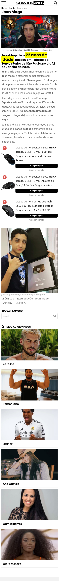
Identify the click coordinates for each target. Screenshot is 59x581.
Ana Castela (11, 484)
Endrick (8, 444)
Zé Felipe (8, 364)
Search (55, 3)
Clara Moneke (12, 564)
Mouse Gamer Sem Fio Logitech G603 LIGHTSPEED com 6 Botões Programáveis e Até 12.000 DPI (34, 206)
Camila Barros (12, 524)
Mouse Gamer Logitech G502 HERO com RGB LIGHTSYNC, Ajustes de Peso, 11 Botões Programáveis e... (35, 181)
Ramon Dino (11, 404)
